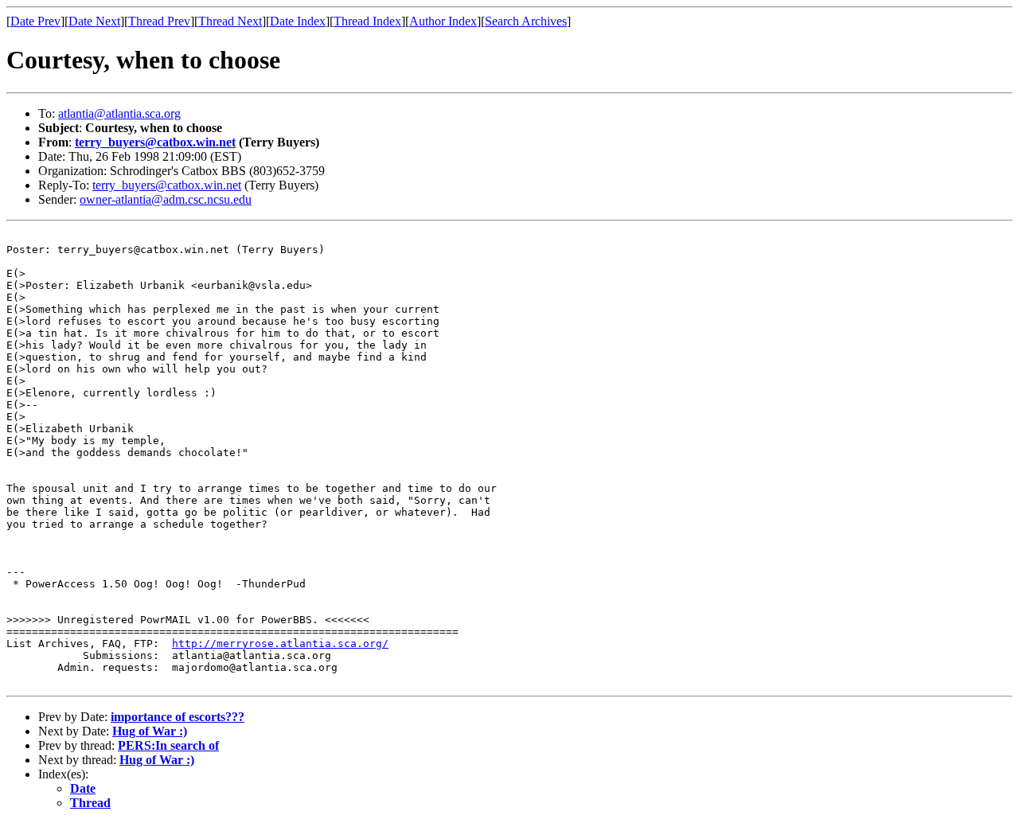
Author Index (443, 21)
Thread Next (230, 21)
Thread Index (367, 21)
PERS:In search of (168, 745)
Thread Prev (159, 21)
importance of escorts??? (177, 717)
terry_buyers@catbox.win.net (155, 142)
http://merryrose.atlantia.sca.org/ (280, 643)
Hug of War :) (149, 731)
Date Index (298, 21)
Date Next (94, 21)
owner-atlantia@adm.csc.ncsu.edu (166, 199)
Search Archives (526, 21)
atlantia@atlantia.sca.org (119, 113)
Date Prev (35, 21)
